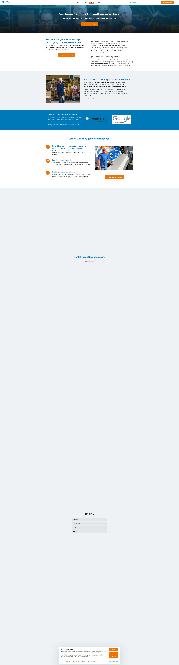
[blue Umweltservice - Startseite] (6, 2)
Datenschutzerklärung (113, 661)
